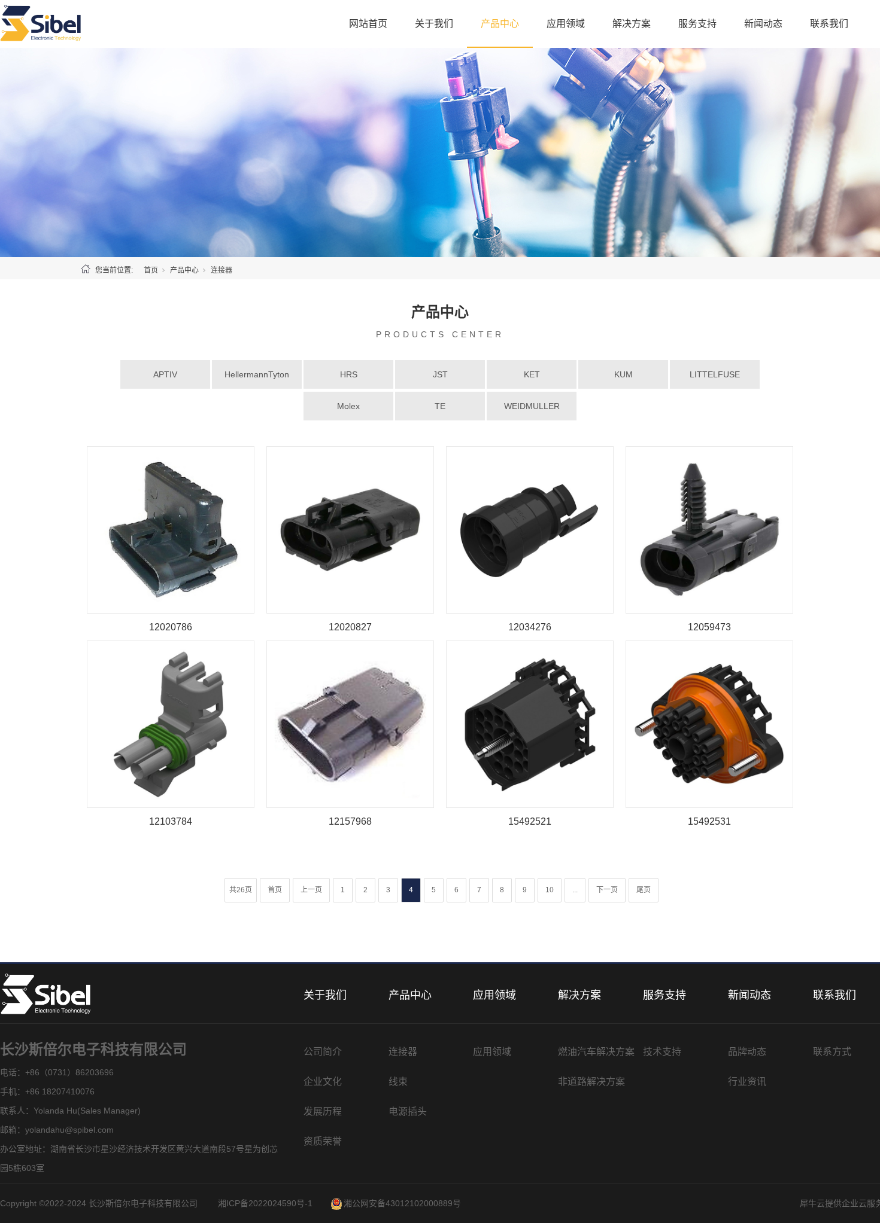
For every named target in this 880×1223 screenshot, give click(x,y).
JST (440, 374)
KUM (623, 374)
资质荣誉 (323, 1141)
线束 (398, 1081)
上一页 (311, 890)
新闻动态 (763, 24)
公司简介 (323, 1052)
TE (440, 406)
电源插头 (408, 1111)
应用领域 (566, 24)
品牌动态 (747, 1052)
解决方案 (631, 24)
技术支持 (662, 1052)
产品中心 (500, 24)
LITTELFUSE (715, 374)
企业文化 (323, 1081)
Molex (348, 406)
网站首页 (368, 24)
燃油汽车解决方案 (596, 1052)
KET (532, 374)
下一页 (607, 890)
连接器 (403, 1052)
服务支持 (697, 24)
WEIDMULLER (532, 406)
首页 (151, 270)
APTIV (165, 374)
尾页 (643, 890)
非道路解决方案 (591, 1081)
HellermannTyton (256, 374)
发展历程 (323, 1111)
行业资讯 (747, 1081)
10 (549, 890)
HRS (348, 374)
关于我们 (434, 24)
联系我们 (829, 24)
